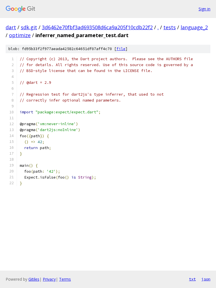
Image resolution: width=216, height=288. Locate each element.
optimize (20, 35)
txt (192, 279)
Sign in (204, 9)
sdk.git (29, 27)
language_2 (194, 27)
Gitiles (33, 279)
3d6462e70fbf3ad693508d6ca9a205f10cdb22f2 (97, 27)
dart (11, 27)
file (120, 48)
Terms (65, 279)
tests (169, 27)
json (205, 279)
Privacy (49, 279)
